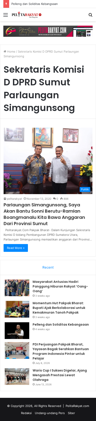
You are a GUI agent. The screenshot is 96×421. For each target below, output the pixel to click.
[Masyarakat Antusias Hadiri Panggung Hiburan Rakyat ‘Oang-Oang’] (17, 287)
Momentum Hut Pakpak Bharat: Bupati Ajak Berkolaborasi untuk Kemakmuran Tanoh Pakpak (59, 308)
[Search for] (90, 16)
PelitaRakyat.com (77, 406)
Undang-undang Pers (50, 413)
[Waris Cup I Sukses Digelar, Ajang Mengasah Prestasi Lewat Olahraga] (17, 376)
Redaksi (26, 413)
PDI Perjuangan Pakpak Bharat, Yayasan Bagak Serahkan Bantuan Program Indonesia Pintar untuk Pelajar (61, 351)
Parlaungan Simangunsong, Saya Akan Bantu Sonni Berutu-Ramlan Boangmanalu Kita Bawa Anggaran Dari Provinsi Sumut (44, 214)
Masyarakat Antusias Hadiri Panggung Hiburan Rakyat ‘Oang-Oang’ (60, 286)
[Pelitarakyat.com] (29, 14)
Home (10, 51)
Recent (48, 267)
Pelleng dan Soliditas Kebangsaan (34, 4)
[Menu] (5, 16)
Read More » (16, 248)
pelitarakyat (14, 198)
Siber (71, 413)
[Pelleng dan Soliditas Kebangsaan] (17, 330)
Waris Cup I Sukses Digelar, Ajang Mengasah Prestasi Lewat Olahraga (60, 375)
